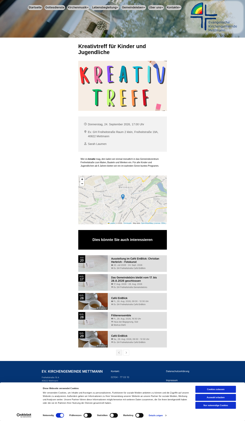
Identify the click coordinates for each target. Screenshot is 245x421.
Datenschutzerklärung (177, 371)
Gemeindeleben (132, 7)
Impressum (172, 380)
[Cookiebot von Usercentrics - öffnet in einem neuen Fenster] (24, 415)
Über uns (155, 7)
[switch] (88, 415)
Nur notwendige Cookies (215, 405)
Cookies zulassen (215, 389)
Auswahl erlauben (216, 397)
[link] (77, 7)
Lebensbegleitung (104, 7)
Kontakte (173, 7)
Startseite (35, 7)
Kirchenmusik (77, 7)
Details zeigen (156, 415)
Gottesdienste (54, 7)
